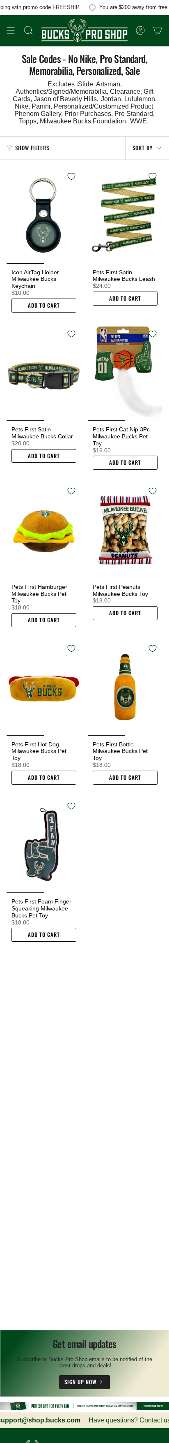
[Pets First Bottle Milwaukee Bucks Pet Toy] (125, 687)
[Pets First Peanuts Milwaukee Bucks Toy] (125, 530)
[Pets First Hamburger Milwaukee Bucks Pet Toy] (44, 530)
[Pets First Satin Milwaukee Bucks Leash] (125, 215)
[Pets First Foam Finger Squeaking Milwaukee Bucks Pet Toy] (44, 845)
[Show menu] (10, 30)
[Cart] (157, 30)
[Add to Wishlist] (71, 176)
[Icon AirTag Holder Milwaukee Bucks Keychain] (44, 215)
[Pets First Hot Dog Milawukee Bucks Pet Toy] (44, 687)
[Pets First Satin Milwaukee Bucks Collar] (44, 373)
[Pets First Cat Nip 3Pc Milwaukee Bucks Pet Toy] (125, 373)
